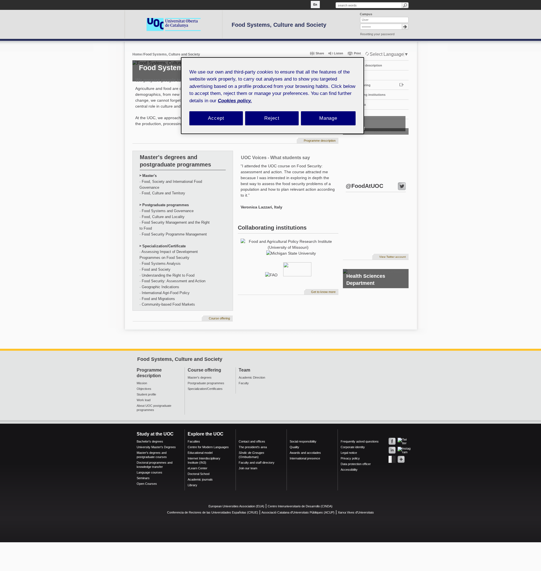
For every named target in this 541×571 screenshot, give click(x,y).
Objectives (144, 388)
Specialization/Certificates (205, 388)
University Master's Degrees (156, 447)
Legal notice (349, 452)
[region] (272, 95)
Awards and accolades (305, 452)
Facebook (392, 441)
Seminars (143, 478)
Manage (328, 118)
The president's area (253, 447)
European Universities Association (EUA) (236, 506)
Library (192, 485)
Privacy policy (350, 458)
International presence (305, 458)
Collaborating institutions (366, 94)
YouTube (392, 459)
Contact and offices (252, 441)
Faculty (244, 383)
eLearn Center (197, 468)
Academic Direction (252, 377)
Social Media (356, 104)
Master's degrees (200, 377)
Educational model (200, 452)
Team (351, 75)
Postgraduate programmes (206, 383)
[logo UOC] (173, 24)
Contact (353, 114)
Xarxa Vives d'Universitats (356, 512)
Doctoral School (198, 474)
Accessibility (349, 469)
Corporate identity (353, 447)
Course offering (359, 85)
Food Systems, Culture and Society (279, 25)
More (401, 459)
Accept (216, 118)
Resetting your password (377, 34)
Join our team (248, 468)
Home (137, 54)
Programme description (364, 65)
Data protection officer (356, 464)
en (315, 4)
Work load (143, 400)
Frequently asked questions (360, 441)
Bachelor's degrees (150, 441)
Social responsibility (303, 441)
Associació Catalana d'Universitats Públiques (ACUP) (297, 512)
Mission (142, 383)
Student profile (146, 394)
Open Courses (147, 483)
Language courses (149, 472)
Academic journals (200, 479)
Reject (271, 118)
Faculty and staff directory (256, 462)
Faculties (194, 441)
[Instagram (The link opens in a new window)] (400, 449)
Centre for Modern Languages (208, 447)
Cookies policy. (235, 100)
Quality (294, 447)
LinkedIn (392, 450)
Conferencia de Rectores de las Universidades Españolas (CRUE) (212, 512)
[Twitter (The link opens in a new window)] (400, 440)
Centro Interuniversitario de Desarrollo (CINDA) (300, 506)
